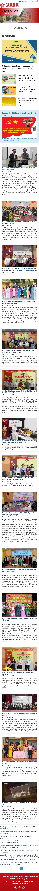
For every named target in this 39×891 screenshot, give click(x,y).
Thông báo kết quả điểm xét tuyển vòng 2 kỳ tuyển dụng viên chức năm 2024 (27, 78)
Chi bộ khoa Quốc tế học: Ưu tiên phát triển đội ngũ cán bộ (17, 850)
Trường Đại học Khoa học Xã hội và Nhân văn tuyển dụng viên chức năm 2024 (27, 89)
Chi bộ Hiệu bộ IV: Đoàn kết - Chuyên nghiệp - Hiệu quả (16, 827)
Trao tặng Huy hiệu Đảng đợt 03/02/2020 (12, 859)
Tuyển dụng (19, 28)
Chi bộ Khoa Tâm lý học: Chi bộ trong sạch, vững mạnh (16, 836)
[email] (23, 888)
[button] (23, 1)
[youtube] (19, 888)
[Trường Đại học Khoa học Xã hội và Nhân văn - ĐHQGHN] (2, 5)
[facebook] (16, 888)
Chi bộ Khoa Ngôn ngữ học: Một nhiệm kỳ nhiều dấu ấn (16, 831)
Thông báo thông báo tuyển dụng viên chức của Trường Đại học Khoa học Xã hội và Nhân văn (18, 68)
